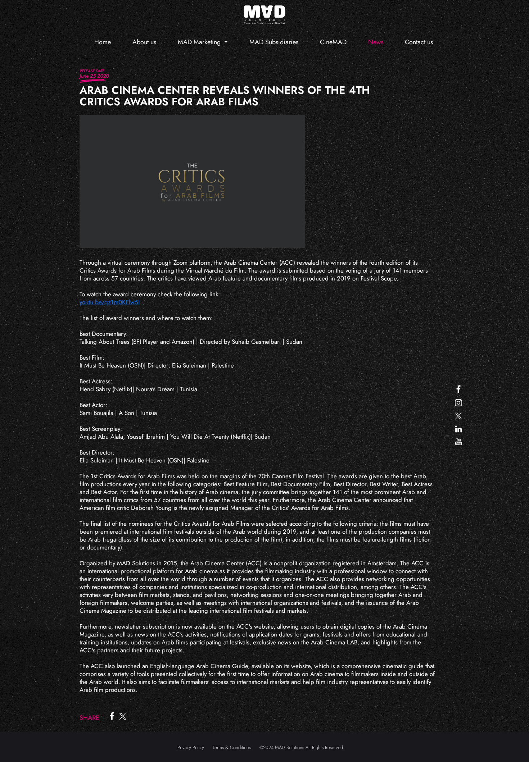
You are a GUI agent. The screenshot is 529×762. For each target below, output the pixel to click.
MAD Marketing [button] (200, 42)
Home (102, 42)
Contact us (419, 42)
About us (144, 42)
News (375, 42)
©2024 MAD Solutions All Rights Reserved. (301, 747)
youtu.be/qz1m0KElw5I (110, 302)
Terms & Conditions (232, 747)
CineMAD (333, 42)
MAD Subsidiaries (273, 42)
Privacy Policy (190, 747)
